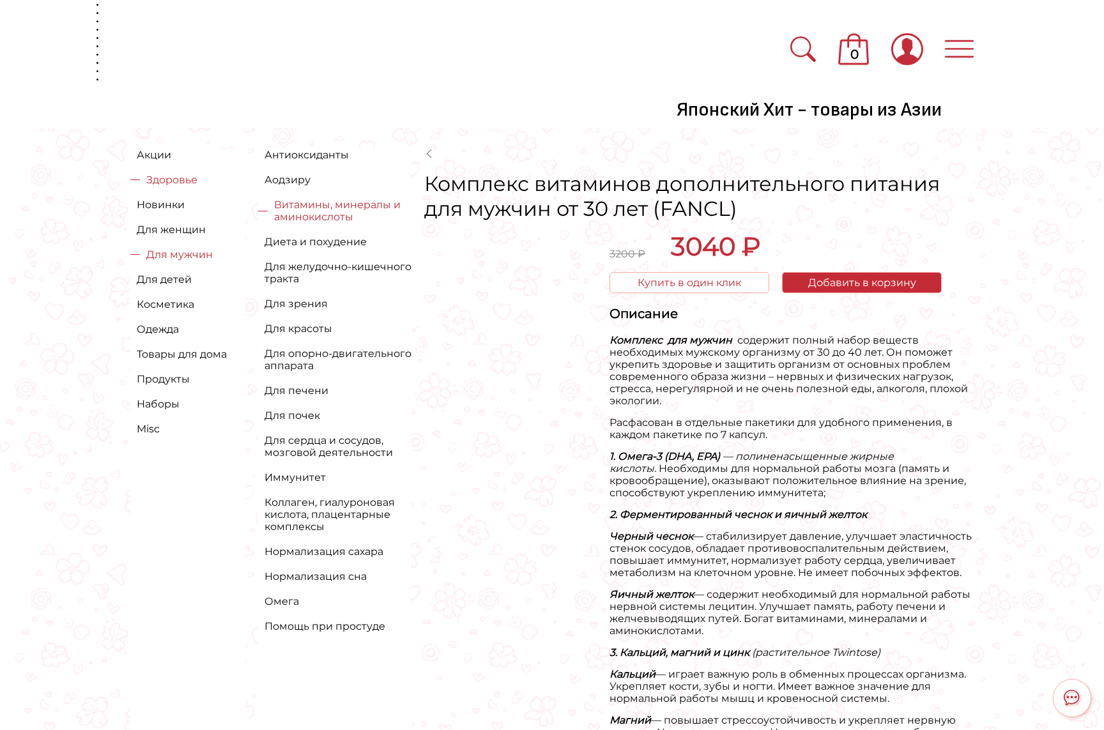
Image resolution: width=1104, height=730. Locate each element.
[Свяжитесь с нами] (1072, 698)
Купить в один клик (689, 283)
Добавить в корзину (862, 283)
